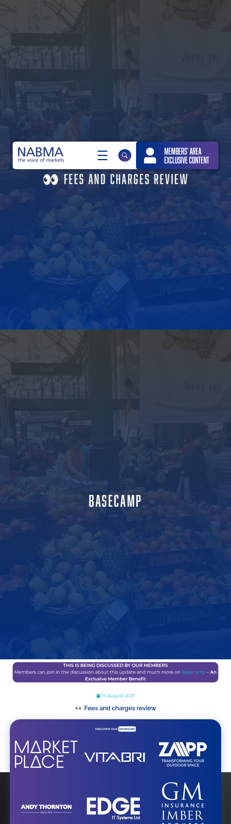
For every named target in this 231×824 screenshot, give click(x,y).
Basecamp (194, 672)
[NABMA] (40, 154)
